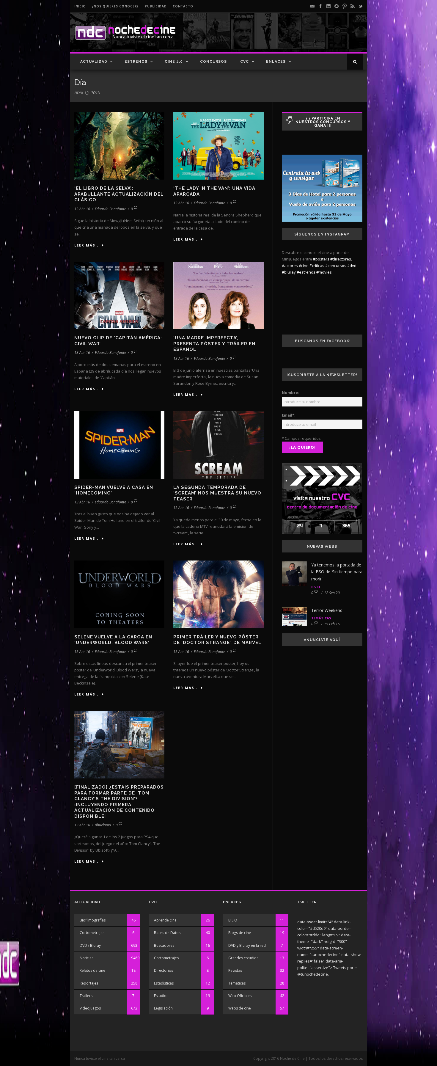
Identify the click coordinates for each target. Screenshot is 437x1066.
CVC (244, 61)
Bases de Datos (167, 932)
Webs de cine (239, 1008)
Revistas (235, 970)
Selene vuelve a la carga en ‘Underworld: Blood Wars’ (113, 640)
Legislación (163, 1008)
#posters (321, 259)
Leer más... (87, 245)
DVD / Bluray (90, 945)
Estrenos (136, 61)
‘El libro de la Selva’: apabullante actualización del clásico (119, 194)
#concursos (335, 265)
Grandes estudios (243, 957)
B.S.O (315, 587)
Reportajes (89, 983)
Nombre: (290, 392)
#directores (340, 259)
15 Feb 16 (332, 624)
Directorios (163, 970)
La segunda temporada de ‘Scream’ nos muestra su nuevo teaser (217, 493)
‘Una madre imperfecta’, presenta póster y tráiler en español (214, 343)
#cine (304, 265)
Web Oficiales (239, 995)
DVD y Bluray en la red (247, 945)
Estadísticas (164, 983)
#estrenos (306, 272)
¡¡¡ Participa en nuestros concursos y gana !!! (322, 122)
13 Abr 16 (82, 208)
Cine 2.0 (174, 61)
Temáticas (321, 618)
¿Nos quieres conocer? (115, 6)
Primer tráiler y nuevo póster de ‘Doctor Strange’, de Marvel (217, 640)
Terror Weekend (326, 610)
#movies (324, 272)
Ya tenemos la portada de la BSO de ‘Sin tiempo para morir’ (336, 572)
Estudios (161, 995)
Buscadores (164, 945)
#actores (290, 265)
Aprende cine (165, 920)
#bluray (289, 272)
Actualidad (93, 61)
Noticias (86, 957)
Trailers (86, 995)
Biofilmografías (93, 920)
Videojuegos (90, 1008)
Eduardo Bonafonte (110, 208)
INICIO (80, 6)
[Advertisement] (293, 37)
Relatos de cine (92, 970)
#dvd (351, 265)
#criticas (316, 265)
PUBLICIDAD (156, 6)
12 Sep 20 (332, 592)
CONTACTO (183, 6)
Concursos (213, 61)
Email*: (288, 415)
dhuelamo (103, 825)
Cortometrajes (92, 932)
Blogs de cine (239, 932)
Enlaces (276, 61)
